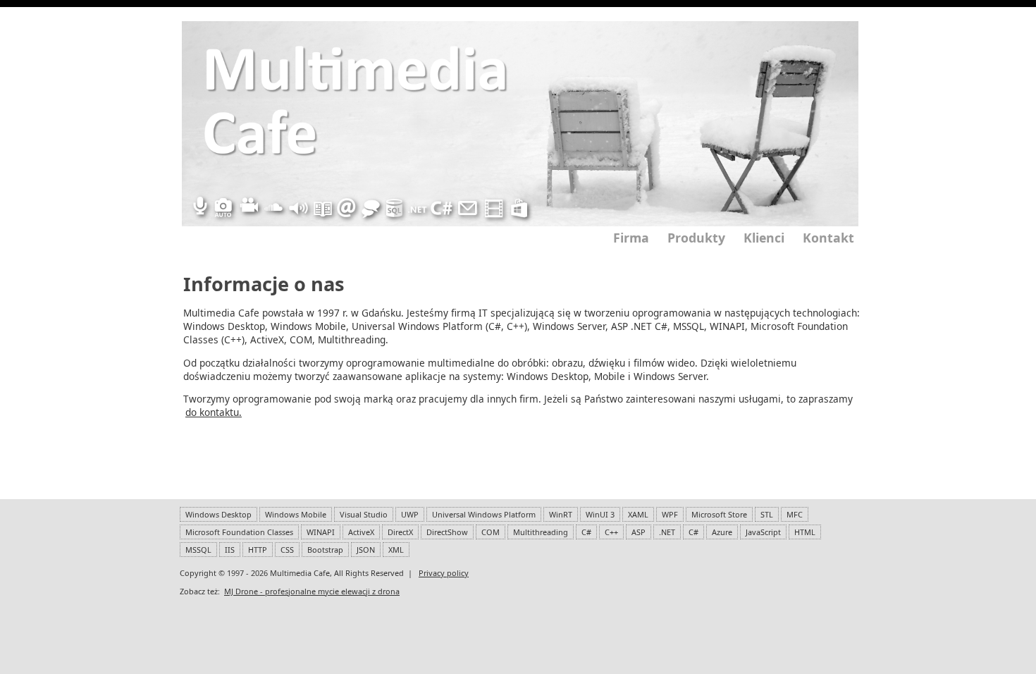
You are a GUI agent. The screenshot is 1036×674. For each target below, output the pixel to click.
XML (396, 549)
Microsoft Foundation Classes (239, 532)
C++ (611, 532)
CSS (287, 549)
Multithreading (540, 532)
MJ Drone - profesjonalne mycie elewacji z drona (312, 591)
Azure (722, 532)
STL (766, 514)
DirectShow (447, 532)
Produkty (696, 237)
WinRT (560, 514)
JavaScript (763, 532)
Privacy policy (444, 573)
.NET (667, 532)
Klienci (764, 237)
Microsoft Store (719, 514)
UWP (410, 514)
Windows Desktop (218, 514)
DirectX (400, 532)
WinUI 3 (600, 514)
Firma (631, 237)
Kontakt (828, 237)
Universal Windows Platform (484, 514)
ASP (638, 532)
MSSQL (198, 549)
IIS (230, 549)
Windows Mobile (295, 514)
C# (586, 532)
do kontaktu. (213, 412)
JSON (366, 549)
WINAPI (321, 532)
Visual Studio (364, 514)
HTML (804, 532)
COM (490, 532)
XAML (638, 514)
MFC (795, 514)
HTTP (257, 549)
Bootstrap (325, 549)
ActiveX (361, 532)
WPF (670, 514)
